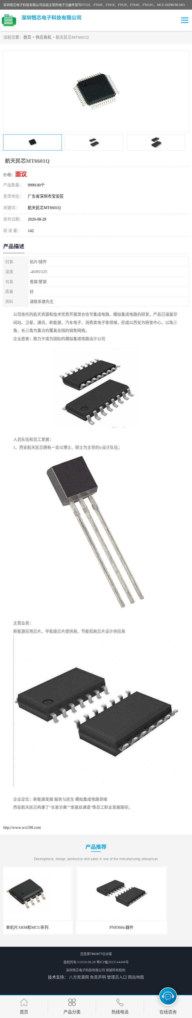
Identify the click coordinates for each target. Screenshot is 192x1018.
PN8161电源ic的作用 (143, 927)
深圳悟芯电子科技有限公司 (85, 970)
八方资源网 (79, 977)
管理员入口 (117, 977)
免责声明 (98, 977)
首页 (27, 37)
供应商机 (44, 37)
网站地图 (136, 977)
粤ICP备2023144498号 (112, 962)
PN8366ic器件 (49, 927)
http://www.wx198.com (22, 827)
